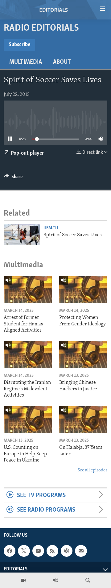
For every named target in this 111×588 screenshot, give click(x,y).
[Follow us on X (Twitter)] (24, 551)
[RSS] (52, 551)
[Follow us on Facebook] (9, 551)
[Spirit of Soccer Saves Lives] (22, 234)
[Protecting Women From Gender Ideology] (83, 289)
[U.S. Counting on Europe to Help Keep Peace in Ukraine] (28, 419)
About (62, 62)
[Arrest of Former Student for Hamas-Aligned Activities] (28, 289)
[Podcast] (66, 551)
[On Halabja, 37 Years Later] (83, 419)
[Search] (88, 580)
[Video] (23, 580)
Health (50, 228)
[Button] (13, 178)
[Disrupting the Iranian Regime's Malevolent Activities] (28, 354)
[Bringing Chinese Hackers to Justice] (83, 354)
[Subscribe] (81, 551)
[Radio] (55, 580)
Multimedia (25, 62)
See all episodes (92, 470)
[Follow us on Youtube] (38, 551)
